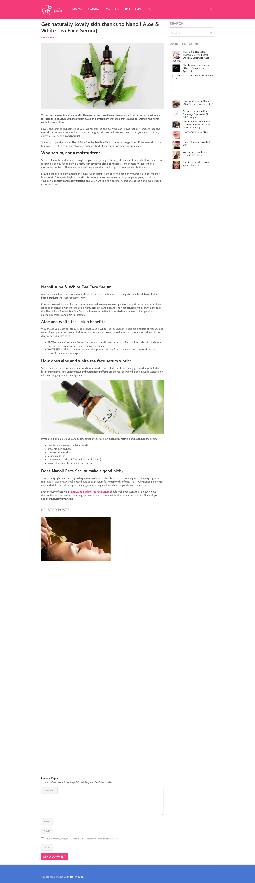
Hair (127, 9)
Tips (149, 9)
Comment (49, 790)
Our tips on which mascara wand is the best (196, 163)
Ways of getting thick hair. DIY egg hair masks (196, 153)
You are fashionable (52, 876)
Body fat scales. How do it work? (196, 143)
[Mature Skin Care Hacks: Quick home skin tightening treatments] (76, 539)
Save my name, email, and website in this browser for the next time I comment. (82, 838)
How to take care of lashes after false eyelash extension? (198, 103)
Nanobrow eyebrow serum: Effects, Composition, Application (197, 68)
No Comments (48, 37)
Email (47, 831)
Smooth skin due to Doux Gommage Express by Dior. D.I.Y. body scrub (197, 114)
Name (47, 821)
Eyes (117, 9)
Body (138, 9)
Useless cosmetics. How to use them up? (194, 77)
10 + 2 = (47, 847)
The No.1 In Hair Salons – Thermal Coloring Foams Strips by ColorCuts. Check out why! (191, 56)
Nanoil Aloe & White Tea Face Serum (89, 491)
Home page (76, 9)
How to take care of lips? (196, 132)
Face (107, 9)
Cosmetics (93, 9)
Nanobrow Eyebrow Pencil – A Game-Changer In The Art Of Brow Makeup (197, 125)
